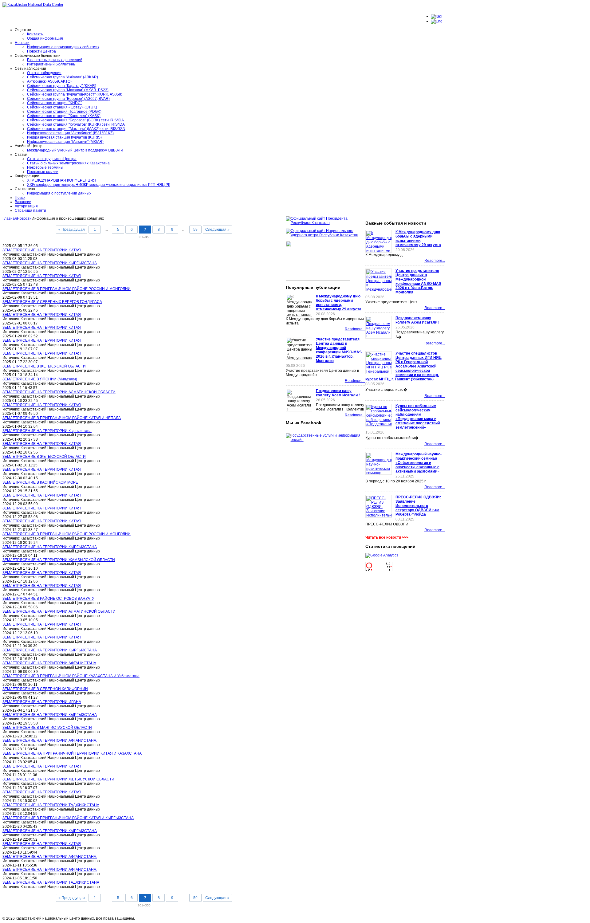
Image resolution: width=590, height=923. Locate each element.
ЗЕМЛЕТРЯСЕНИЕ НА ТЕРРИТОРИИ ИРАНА (41, 702)
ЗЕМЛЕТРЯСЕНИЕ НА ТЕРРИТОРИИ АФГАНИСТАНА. (49, 740)
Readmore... (355, 329)
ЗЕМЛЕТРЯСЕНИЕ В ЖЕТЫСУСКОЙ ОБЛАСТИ (44, 366)
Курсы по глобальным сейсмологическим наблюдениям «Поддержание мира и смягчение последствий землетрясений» (417, 417)
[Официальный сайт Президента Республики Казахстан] (325, 223)
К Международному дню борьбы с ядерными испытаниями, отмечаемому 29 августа (338, 302)
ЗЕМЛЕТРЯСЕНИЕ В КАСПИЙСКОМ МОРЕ (40, 482)
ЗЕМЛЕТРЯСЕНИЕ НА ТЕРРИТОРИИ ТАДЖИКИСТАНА (50, 805)
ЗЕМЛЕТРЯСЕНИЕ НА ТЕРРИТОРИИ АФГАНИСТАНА (49, 663)
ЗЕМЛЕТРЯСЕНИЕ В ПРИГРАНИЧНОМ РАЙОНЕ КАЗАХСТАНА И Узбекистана (71, 676)
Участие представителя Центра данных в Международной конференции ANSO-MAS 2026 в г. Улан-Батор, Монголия (339, 350)
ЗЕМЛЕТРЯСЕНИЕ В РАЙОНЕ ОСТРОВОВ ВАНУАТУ (48, 598)
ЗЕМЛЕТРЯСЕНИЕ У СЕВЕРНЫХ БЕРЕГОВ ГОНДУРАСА (52, 302)
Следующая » (217, 229)
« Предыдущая (71, 229)
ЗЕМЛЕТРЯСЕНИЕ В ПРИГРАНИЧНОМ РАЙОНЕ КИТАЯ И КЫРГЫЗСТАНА (68, 818)
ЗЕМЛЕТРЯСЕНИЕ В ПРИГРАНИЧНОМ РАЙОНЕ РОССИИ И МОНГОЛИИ (66, 289)
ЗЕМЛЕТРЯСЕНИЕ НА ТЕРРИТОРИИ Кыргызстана (47, 431)
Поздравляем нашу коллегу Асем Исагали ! (338, 393)
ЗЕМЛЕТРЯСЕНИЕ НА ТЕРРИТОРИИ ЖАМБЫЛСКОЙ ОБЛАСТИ (58, 560)
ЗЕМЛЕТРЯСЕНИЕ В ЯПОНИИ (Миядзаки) (39, 379)
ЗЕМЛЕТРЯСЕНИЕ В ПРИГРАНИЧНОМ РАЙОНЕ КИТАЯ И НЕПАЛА (61, 418)
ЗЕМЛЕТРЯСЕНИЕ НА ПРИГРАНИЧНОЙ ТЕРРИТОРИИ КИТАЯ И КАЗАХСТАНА (72, 753)
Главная (9, 218)
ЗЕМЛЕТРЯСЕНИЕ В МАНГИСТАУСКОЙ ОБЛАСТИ (47, 727)
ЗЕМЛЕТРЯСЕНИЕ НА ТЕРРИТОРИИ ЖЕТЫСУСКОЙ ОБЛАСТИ (58, 779)
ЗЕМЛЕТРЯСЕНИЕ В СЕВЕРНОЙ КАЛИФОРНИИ (45, 689)
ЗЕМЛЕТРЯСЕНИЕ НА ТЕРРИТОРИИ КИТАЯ (41, 250)
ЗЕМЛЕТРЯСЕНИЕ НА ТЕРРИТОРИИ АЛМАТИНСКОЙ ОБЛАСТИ (59, 392)
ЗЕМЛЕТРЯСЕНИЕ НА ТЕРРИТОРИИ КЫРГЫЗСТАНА (49, 263)
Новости (24, 218)
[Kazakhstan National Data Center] (32, 4)
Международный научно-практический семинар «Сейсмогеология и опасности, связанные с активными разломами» (418, 462)
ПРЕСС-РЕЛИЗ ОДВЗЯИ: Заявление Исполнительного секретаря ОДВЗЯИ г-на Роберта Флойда (418, 505)
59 (195, 229)
